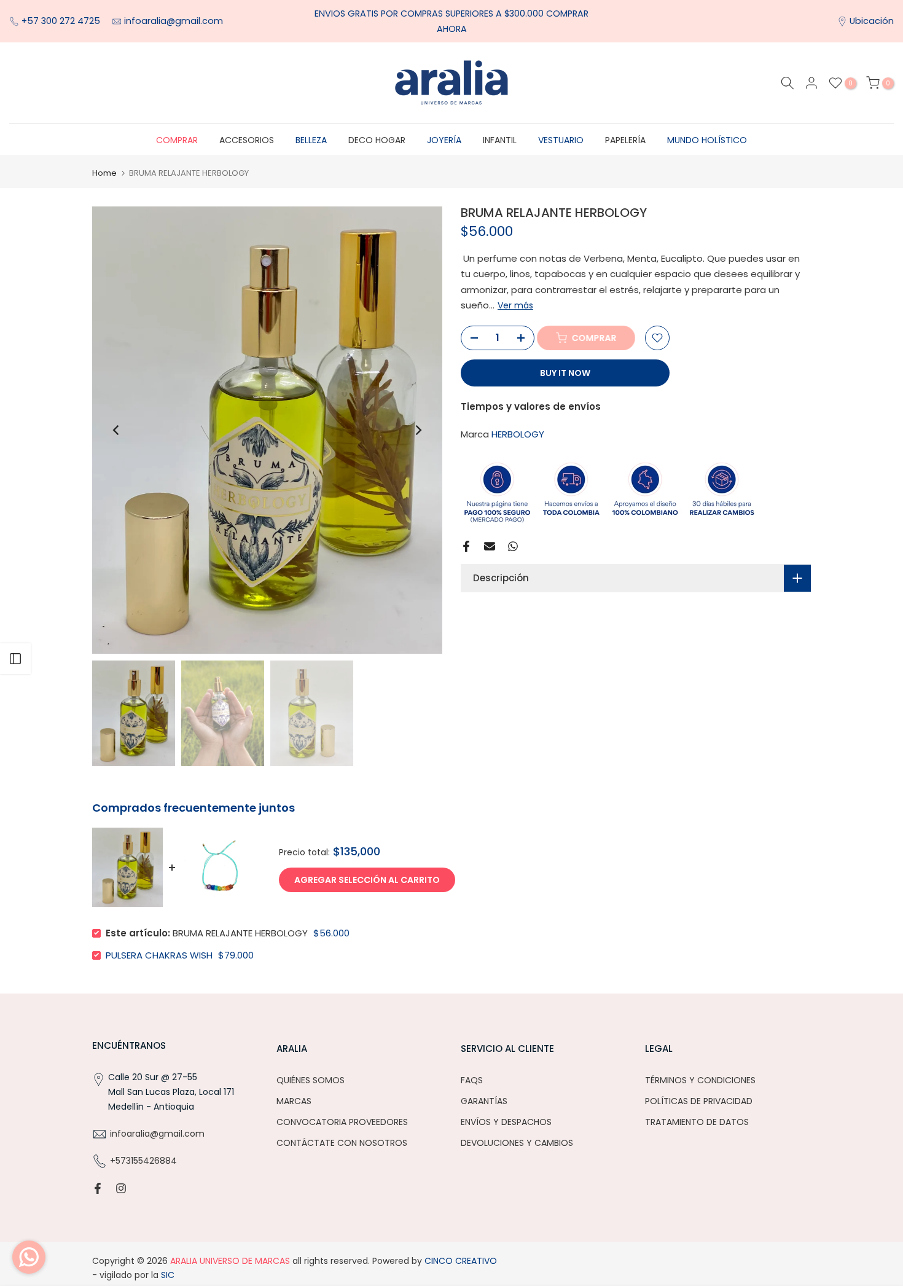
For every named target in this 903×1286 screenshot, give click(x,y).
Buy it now (565, 373)
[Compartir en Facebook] (466, 546)
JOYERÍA (444, 140)
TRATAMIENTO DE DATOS (697, 1122)
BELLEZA (311, 140)
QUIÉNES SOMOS (310, 1080)
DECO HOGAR (376, 140)
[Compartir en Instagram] (121, 1188)
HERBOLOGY (517, 434)
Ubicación (872, 21)
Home (104, 173)
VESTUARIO (561, 140)
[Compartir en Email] (489, 546)
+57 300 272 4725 (62, 21)
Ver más (515, 306)
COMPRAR (177, 140)
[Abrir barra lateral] (15, 658)
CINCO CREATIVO (460, 1261)
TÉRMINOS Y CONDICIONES (700, 1080)
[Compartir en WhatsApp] (512, 546)
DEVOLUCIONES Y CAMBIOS (517, 1143)
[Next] (417, 430)
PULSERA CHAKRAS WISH (159, 955)
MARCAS (293, 1101)
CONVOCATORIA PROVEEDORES (342, 1122)
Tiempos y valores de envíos (531, 406)
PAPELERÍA (625, 140)
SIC (166, 1275)
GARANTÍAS (484, 1101)
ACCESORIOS (246, 140)
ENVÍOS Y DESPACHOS (506, 1122)
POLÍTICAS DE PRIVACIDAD (698, 1101)
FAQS (472, 1080)
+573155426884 (143, 1161)
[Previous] (116, 430)
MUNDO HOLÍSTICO (707, 140)
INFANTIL (500, 140)
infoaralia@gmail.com (173, 21)
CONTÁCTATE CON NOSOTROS (341, 1143)
